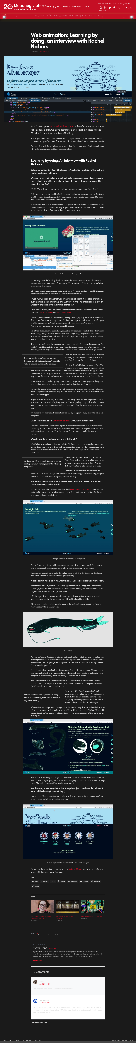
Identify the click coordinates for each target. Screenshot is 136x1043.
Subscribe (37, 1040)
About (4, 1040)
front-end (45, 934)
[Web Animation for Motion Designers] (67, 906)
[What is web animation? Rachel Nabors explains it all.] (42, 906)
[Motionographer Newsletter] (123, 7)
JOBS (57, 6)
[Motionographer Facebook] (114, 7)
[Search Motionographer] (127, 7)
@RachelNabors (75, 869)
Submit (11, 1040)
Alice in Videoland (45, 312)
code (36, 934)
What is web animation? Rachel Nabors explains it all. (41, 917)
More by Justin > (38, 960)
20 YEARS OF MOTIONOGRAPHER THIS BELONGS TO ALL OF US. (68, 15)
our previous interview (61, 126)
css (40, 934)
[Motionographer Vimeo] (109, 7)
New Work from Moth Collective (91, 916)
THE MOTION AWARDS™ (72, 6)
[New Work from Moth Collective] (92, 906)
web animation (63, 934)
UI (56, 934)
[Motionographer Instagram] (101, 7)
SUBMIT (49, 6)
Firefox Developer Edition (80, 489)
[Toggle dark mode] (131, 7)
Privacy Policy (27, 1040)
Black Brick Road (64, 312)
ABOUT (87, 6)
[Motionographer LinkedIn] (105, 7)
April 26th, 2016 (45, 984)
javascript (52, 934)
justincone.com (54, 948)
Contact (18, 1040)
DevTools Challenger (62, 420)
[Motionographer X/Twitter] (118, 7)
